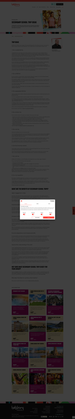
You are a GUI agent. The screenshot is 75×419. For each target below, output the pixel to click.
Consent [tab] (26, 203)
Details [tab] (37, 203)
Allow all (49, 217)
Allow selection (37, 217)
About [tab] (49, 203)
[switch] (33, 214)
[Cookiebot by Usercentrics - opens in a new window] (50, 201)
